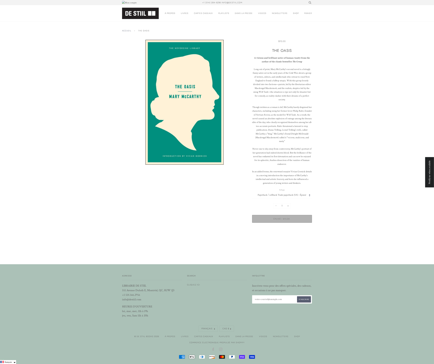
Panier (308, 13)
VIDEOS (262, 13)
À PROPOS (170, 13)
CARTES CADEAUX (203, 13)
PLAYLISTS (223, 13)
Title (282, 190)
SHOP (296, 13)
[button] (8, 362)
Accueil (126, 30)
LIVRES (184, 13)
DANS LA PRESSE (244, 13)
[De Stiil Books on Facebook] (213, 350)
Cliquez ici (193, 285)
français (207, 328)
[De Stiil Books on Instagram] (221, 350)
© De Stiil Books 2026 (146, 336)
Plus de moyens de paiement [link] (282, 236)
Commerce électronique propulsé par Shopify (217, 342)
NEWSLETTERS (279, 13)
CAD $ (225, 328)
